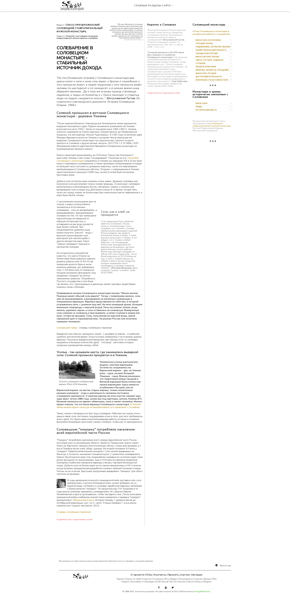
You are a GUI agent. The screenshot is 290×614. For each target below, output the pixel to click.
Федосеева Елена (84, 500)
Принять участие (179, 574)
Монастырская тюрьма (207, 57)
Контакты (160, 574)
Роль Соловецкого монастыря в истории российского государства (211, 32)
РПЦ (214, 579)
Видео (174, 579)
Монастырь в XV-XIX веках (208, 40)
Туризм (120, 579)
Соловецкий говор (67, 327)
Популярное (185, 579)
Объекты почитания (206, 66)
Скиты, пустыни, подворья (209, 60)
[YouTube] (166, 587)
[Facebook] (160, 587)
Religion (207, 581)
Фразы (207, 579)
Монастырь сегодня (206, 73)
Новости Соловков (153, 579)
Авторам (196, 574)
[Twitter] (173, 587)
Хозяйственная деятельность (211, 50)
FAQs (148, 574)
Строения (200, 63)
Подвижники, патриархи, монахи (213, 47)
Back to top (225, 565)
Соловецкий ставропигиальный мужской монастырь (212, 124)
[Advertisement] (208, 160)
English (125, 581)
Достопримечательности (209, 76)
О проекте (137, 574)
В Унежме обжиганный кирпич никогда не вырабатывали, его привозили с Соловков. (99, 406)
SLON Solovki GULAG (166, 581)
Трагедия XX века (204, 43)
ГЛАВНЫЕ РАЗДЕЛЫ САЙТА (153, 5)
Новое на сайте (133, 579)
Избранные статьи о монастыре (212, 80)
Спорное (197, 579)
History (198, 581)
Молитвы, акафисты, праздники (212, 70)
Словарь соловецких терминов (74, 512)
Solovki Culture (185, 581)
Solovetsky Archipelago (142, 581)
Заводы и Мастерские (207, 53)
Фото (166, 579)
